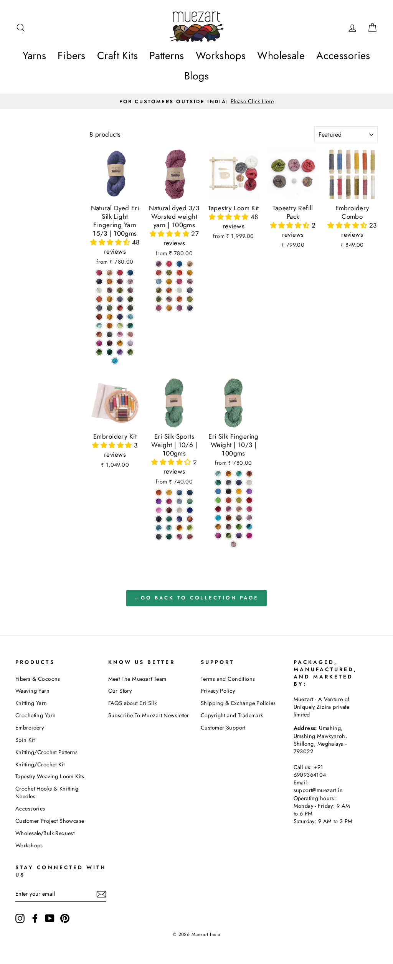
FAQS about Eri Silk (132, 703)
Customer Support (223, 727)
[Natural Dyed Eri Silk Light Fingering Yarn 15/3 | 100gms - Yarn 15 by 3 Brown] (109, 272)
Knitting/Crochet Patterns (46, 752)
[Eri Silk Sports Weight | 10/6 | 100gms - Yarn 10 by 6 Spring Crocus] (158, 501)
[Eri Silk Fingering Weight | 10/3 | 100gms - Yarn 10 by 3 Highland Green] (239, 526)
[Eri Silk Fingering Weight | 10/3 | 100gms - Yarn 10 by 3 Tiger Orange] (228, 473)
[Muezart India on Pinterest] (64, 918)
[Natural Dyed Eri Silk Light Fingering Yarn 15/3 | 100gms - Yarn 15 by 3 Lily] (130, 343)
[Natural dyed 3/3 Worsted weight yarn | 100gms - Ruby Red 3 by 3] (169, 263)
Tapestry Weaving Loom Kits (49, 776)
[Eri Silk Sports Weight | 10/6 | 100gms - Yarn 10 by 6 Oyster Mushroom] (179, 501)
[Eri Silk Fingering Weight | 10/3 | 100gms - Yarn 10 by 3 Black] (228, 491)
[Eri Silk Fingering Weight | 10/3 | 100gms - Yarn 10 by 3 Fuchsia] (249, 535)
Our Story (120, 691)
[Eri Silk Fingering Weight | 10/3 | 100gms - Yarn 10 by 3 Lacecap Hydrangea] (218, 491)
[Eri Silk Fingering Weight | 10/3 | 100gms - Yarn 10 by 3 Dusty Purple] (239, 535)
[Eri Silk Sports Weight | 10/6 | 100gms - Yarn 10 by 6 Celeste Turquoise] (189, 528)
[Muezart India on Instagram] (20, 918)
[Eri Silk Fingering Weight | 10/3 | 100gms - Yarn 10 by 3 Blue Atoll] (218, 518)
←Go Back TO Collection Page (196, 597)
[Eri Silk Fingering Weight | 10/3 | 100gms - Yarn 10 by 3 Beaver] (233, 544)
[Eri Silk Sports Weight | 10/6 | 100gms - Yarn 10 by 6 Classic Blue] (179, 519)
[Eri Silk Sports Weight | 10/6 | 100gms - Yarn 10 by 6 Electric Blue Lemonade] (189, 492)
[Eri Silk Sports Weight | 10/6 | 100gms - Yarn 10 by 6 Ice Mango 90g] (158, 492)
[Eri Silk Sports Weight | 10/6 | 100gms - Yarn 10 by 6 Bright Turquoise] (169, 528)
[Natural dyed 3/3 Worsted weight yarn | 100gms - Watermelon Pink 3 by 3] (158, 272)
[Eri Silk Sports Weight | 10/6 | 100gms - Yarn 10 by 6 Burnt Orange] (179, 528)
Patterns (166, 55)
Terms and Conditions (228, 679)
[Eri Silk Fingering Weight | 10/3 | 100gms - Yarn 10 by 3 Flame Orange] (249, 473)
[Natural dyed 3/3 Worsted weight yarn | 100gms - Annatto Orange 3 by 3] (179, 299)
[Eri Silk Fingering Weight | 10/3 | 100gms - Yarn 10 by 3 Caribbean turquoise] (239, 473)
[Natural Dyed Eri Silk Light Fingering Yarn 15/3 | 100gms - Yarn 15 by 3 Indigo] (130, 272)
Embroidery (29, 727)
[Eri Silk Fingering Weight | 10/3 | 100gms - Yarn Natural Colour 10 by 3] (249, 482)
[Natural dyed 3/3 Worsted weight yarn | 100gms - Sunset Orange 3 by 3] (169, 290)
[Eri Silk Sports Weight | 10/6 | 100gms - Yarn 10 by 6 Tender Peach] (158, 510)
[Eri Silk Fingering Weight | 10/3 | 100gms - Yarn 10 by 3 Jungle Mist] (218, 473)
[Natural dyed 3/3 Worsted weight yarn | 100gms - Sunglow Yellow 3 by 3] (189, 272)
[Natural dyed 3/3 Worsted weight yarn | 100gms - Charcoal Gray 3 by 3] (189, 290)
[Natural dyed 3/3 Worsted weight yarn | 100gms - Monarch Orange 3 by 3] (179, 272)
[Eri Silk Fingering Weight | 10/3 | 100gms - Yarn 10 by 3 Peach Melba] (239, 509)
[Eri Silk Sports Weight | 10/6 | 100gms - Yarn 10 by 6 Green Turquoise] (169, 536)
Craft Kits (117, 55)
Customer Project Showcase (49, 821)
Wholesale (281, 55)
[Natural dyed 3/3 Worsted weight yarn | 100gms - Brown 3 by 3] (189, 263)
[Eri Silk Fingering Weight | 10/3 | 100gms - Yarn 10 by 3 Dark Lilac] (239, 518)
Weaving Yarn (32, 691)
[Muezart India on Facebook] (35, 918)
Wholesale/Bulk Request (44, 833)
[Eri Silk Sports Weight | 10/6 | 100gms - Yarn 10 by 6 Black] (158, 519)
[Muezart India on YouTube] (49, 918)
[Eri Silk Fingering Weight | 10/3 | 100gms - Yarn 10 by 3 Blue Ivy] (249, 526)
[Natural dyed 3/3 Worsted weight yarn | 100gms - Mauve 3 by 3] (179, 308)
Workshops (221, 55)
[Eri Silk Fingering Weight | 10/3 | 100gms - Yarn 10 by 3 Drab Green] (228, 535)
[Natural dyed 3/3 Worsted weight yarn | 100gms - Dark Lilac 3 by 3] (169, 299)
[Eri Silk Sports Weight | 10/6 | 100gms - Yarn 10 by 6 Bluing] (189, 510)
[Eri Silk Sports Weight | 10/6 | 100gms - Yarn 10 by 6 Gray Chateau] (158, 536)
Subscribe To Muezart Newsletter (148, 715)
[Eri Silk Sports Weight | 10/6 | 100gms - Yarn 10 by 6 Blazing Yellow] (169, 492)
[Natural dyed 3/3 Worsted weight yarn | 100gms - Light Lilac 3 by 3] (189, 281)
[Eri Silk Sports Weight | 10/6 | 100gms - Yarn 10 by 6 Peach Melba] (189, 536)
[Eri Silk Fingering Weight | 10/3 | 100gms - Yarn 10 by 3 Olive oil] (239, 500)
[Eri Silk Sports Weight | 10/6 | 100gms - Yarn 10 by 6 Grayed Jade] (189, 501)
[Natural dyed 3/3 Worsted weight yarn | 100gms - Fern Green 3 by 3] (189, 299)
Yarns (34, 55)
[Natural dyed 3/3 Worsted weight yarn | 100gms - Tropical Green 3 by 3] (158, 299)
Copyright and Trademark (232, 715)
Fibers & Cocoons (37, 679)
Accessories (343, 55)
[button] (111, 242)
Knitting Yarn (31, 703)
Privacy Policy (218, 691)
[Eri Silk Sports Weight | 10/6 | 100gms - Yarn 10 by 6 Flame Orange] (189, 519)
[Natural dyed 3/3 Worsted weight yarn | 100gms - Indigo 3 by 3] (179, 263)
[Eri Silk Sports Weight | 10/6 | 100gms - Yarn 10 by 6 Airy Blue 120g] (179, 492)
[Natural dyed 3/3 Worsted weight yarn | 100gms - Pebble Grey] (189, 308)
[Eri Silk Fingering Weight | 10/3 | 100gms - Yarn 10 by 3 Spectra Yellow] (239, 491)
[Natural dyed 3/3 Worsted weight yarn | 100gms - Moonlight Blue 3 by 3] (158, 281)
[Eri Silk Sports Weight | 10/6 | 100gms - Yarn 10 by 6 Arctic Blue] (158, 528)
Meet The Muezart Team (137, 679)
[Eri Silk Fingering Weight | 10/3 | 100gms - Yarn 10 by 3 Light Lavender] (249, 518)
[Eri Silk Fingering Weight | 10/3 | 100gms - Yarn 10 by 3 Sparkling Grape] (249, 491)
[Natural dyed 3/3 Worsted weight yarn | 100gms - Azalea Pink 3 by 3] (179, 281)
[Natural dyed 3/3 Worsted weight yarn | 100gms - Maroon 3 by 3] (158, 308)
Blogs (196, 75)
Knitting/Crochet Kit (40, 764)
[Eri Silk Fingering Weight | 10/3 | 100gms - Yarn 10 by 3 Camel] (218, 526)
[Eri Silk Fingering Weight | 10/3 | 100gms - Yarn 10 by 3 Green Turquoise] (218, 482)
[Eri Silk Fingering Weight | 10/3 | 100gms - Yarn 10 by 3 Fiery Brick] (218, 509)
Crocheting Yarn (35, 715)
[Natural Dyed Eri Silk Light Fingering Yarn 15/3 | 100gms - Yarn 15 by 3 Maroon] (120, 281)
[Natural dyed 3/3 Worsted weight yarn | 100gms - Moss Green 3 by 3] (158, 290)
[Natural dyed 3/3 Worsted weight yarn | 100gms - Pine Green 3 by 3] (169, 272)
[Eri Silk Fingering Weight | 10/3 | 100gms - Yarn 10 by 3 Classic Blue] (239, 482)
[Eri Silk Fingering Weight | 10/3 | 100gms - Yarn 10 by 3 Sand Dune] (228, 526)
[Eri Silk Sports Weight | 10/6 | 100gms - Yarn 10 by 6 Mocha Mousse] (169, 510)
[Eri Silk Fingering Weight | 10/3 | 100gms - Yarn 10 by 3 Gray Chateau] (228, 482)
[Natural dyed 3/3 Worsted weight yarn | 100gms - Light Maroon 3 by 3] (158, 263)
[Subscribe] (101, 894)
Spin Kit (25, 740)
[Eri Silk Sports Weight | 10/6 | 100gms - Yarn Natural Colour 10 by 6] (179, 510)
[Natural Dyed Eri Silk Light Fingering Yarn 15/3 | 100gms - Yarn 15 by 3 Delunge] (120, 352)
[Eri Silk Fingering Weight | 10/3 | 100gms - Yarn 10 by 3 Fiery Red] (249, 500)
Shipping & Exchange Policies (238, 703)
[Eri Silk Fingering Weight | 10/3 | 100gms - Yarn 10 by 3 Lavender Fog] (228, 509)
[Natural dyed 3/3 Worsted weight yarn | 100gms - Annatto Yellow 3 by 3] (169, 308)
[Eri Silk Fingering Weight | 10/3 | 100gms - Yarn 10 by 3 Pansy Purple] (218, 535)
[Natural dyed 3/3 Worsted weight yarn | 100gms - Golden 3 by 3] (169, 281)
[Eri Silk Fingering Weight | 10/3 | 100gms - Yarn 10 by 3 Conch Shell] (249, 509)
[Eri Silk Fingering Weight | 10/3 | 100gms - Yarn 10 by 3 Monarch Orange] (228, 518)
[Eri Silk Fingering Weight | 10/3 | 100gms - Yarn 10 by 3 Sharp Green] (218, 500)
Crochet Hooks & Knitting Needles (46, 792)
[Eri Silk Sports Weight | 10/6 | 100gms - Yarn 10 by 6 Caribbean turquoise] (169, 519)
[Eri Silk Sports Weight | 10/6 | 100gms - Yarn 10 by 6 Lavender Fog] (179, 536)
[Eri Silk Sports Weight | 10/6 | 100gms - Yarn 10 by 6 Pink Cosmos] (169, 501)
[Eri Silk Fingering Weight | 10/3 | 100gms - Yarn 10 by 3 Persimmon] (228, 500)
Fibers (72, 55)
